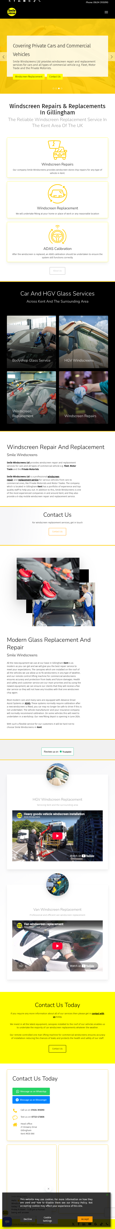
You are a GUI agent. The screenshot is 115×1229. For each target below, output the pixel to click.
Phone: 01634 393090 (97, 2)
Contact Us (20, 72)
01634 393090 (37, 1110)
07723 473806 (37, 1116)
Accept (85, 1219)
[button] (106, 12)
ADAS (27, 703)
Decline (28, 1219)
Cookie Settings (47, 1219)
